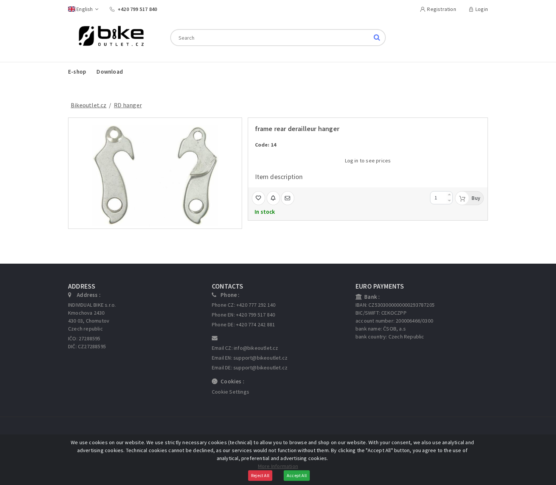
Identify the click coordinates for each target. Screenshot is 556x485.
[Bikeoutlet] (108, 37)
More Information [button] (278, 466)
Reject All (260, 475)
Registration (441, 9)
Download (109, 71)
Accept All (297, 475)
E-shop (77, 71)
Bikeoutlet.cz (89, 105)
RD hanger (128, 105)
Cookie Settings (230, 391)
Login (481, 9)
